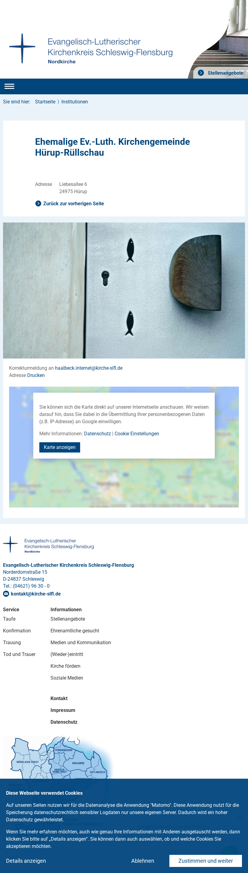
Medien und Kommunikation (81, 642)
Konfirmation (17, 631)
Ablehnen (142, 861)
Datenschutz (97, 433)
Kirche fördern (65, 666)
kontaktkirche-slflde (36, 594)
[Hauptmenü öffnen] (9, 86)
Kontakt (59, 698)
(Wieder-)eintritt (67, 654)
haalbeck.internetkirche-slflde (88, 368)
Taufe (9, 619)
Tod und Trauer (19, 654)
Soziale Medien (67, 678)
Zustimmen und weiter (205, 861)
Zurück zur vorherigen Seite (73, 203)
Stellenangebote (225, 73)
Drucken (36, 375)
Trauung (12, 642)
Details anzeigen (26, 861)
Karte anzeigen (60, 447)
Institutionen (74, 102)
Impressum (63, 710)
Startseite (45, 102)
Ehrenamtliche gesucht (75, 631)
